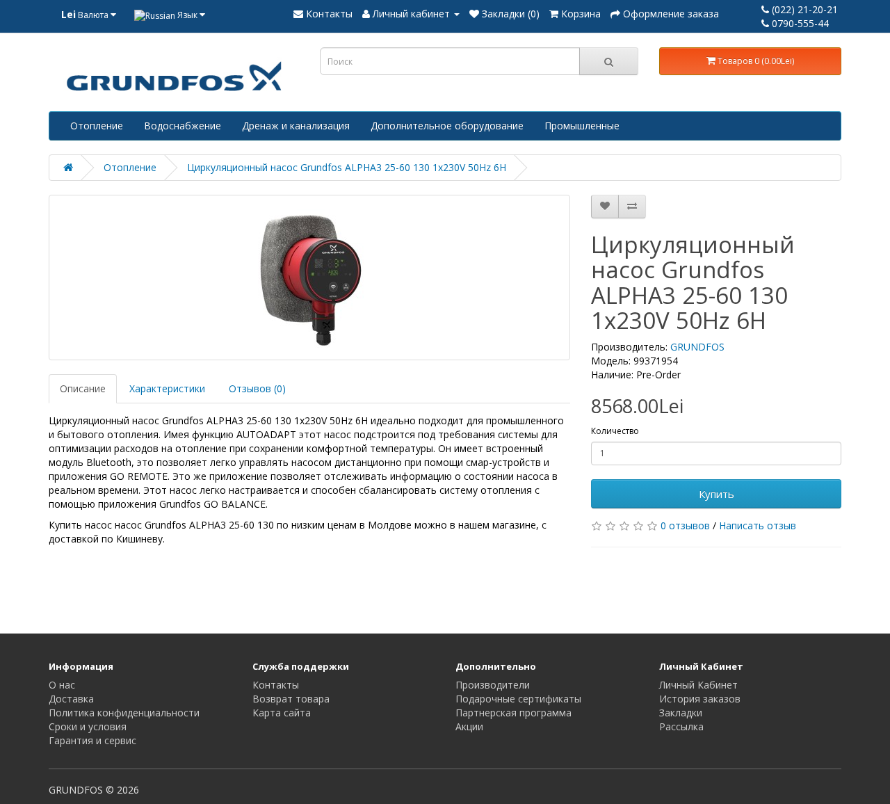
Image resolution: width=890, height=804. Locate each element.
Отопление (96, 125)
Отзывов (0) (257, 388)
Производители (492, 684)
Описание (83, 388)
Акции (469, 726)
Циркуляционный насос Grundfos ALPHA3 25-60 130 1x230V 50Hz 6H (346, 167)
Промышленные (582, 125)
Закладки (680, 712)
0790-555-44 (799, 23)
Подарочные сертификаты (518, 698)
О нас (62, 684)
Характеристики (167, 388)
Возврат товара (291, 698)
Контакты (275, 684)
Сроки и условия (88, 726)
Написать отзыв (757, 525)
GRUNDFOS (697, 346)
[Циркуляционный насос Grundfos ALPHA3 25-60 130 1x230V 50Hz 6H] (309, 277)
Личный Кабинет (698, 684)
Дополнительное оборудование (447, 125)
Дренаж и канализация (296, 125)
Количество (615, 431)
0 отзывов (685, 525)
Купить (716, 494)
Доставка (71, 698)
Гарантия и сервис (92, 740)
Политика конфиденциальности (124, 712)
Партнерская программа (513, 712)
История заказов (700, 698)
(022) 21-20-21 (803, 9)
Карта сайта (281, 712)
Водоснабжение (182, 125)
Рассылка (681, 726)
